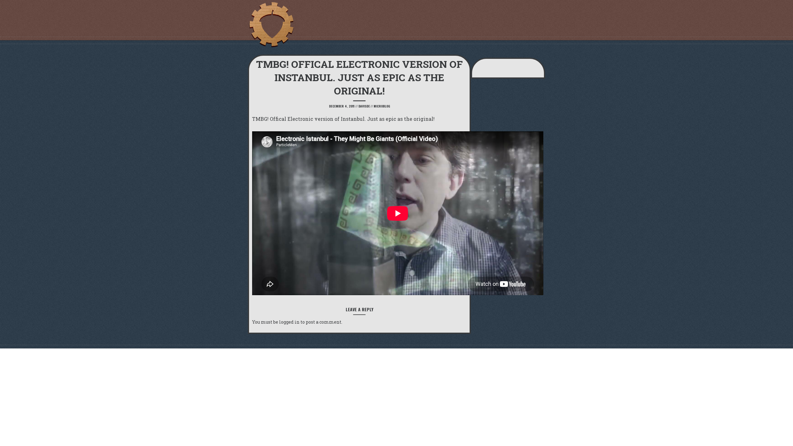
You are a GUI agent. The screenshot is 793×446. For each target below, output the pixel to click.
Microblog (382, 106)
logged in (289, 322)
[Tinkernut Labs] (271, 25)
